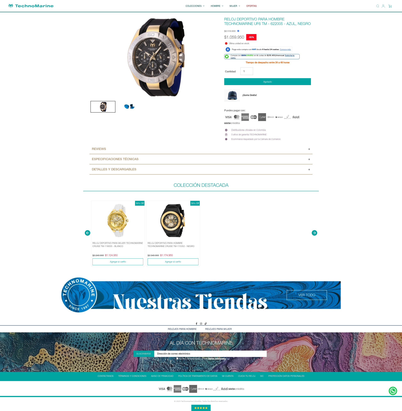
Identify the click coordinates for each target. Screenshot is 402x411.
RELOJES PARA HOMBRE (182, 328)
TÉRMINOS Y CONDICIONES (132, 376)
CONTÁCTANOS (106, 376)
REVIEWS (99, 149)
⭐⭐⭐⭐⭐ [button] (201, 408)
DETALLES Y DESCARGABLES (114, 169)
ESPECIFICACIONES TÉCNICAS (115, 159)
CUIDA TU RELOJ (246, 376)
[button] (87, 233)
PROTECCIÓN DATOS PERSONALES (286, 376)
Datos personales (216, 358)
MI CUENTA (228, 376)
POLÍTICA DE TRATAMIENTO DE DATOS (197, 376)
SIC (262, 376)
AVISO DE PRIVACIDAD (162, 376)
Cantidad (230, 71)
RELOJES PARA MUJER (218, 328)
